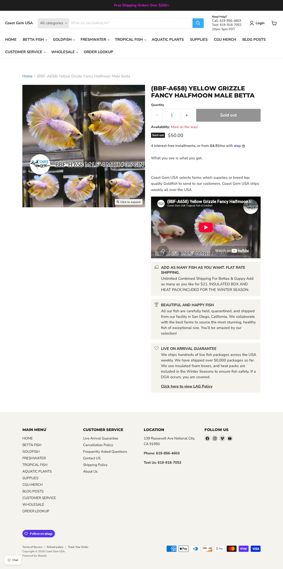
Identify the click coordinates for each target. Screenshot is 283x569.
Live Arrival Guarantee (100, 438)
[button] (258, 23)
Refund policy (55, 547)
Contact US (91, 458)
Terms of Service (32, 547)
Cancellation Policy (98, 445)
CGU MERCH (225, 39)
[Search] (198, 23)
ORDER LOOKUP (98, 51)
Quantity (157, 105)
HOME (11, 39)
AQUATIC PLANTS (168, 39)
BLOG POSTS (254, 39)
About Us (90, 471)
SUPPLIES (199, 39)
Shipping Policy (95, 464)
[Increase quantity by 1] (186, 115)
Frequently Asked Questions (105, 451)
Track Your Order (78, 547)
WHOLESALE (63, 51)
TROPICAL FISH (129, 39)
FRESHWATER (94, 39)
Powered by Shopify (34, 556)
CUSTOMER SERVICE (24, 51)
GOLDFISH (63, 39)
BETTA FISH (34, 39)
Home (27, 76)
